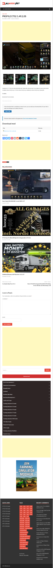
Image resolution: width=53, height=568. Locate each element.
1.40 (24, 508)
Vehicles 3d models (23, 555)
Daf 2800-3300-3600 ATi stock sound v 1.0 (43, 524)
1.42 (31, 508)
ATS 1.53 (22, 524)
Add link (7, 111)
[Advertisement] (26, 31)
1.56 (24, 516)
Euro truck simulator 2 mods (30, 118)
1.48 (24, 512)
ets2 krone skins (23, 532)
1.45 (28, 510)
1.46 (31, 510)
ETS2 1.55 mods (6, 511)
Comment (5, 298)
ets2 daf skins (23, 530)
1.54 (31, 514)
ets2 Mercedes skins (24, 538)
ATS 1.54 (27, 524)
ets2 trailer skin (23, 544)
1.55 (21, 516)
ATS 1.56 (27, 526)
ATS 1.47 (27, 518)
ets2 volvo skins (23, 548)
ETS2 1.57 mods (6, 506)
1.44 (24, 510)
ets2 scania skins (24, 542)
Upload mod (26, 376)
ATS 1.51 (27, 522)
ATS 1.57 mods (6, 516)
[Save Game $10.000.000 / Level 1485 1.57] (26, 199)
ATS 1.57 (22, 528)
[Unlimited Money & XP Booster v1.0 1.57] (26, 272)
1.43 (21, 510)
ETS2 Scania (22, 540)
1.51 (21, 514)
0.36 (21, 506)
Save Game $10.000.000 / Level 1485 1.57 (13, 201)
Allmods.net (7, 565)
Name (3, 317)
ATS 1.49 (27, 520)
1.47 (21, 512)
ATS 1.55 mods (6, 521)
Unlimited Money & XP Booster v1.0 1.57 (13, 274)
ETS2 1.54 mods (6, 513)
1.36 (24, 506)
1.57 (28, 516)
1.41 (28, 508)
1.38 (31, 506)
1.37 (28, 506)
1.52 (24, 514)
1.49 (8, 162)
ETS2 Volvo (22, 546)
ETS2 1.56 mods (6, 508)
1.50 (31, 512)
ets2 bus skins (28, 528)
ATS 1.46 (22, 518)
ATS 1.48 (22, 520)
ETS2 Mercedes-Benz (25, 536)
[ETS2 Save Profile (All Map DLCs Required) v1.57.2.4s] (26, 236)
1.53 (28, 514)
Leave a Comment (15, 18)
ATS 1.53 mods (6, 526)
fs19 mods (21, 553)
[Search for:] (26, 370)
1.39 (21, 508)
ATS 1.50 (22, 522)
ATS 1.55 (22, 526)
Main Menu (8, 9)
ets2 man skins (23, 534)
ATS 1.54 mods (6, 523)
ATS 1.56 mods (6, 518)
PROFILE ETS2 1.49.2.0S (10, 131)
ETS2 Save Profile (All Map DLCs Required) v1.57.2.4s (16, 238)
